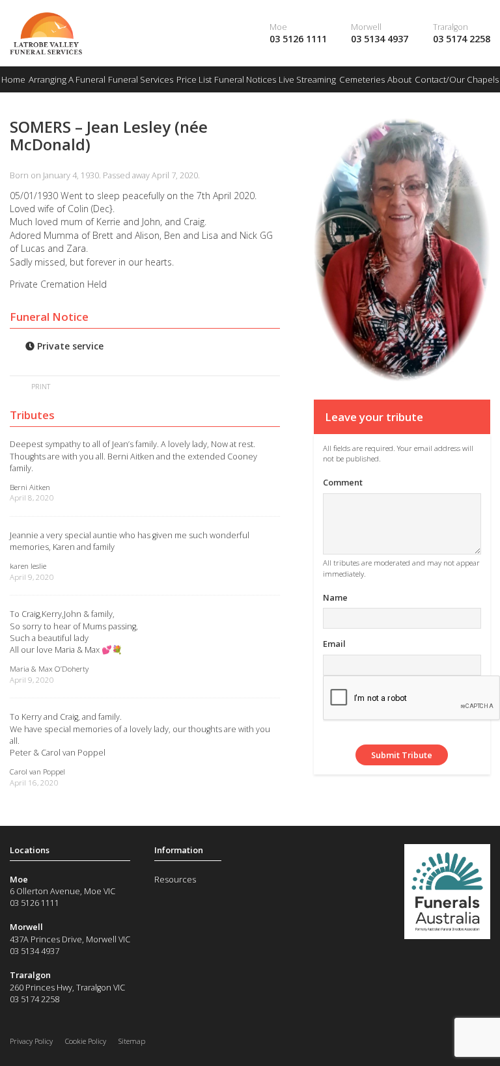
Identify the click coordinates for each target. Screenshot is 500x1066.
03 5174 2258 (461, 39)
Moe (278, 27)
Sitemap (131, 1041)
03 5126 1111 (298, 39)
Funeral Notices (245, 79)
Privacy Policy (31, 1041)
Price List (194, 79)
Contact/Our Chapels (457, 79)
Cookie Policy (85, 1041)
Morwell (366, 27)
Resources (175, 879)
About (399, 79)
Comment (343, 482)
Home (13, 79)
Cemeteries (362, 79)
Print (39, 386)
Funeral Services (140, 79)
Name (335, 597)
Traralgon (450, 27)
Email (334, 643)
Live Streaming (307, 79)
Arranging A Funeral (67, 79)
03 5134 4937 (379, 39)
